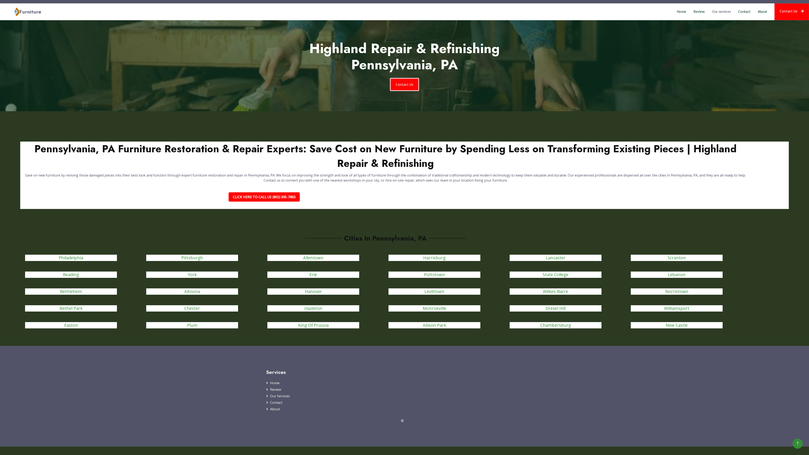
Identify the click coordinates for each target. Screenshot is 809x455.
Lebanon (677, 274)
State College (555, 274)
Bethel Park (71, 308)
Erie (313, 274)
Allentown (313, 258)
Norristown (676, 291)
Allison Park (434, 325)
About (762, 12)
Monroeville (434, 308)
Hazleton (313, 308)
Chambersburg (555, 325)
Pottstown (434, 274)
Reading (71, 274)
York (192, 274)
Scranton (677, 258)
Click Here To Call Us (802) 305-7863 (264, 197)
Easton (71, 325)
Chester (192, 308)
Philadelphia (71, 258)
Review (699, 12)
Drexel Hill (556, 308)
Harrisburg (434, 258)
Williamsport (676, 308)
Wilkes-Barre (555, 291)
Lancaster (555, 258)
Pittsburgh (192, 258)
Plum (192, 325)
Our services (721, 12)
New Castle (677, 325)
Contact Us (788, 11)
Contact (744, 12)
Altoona (192, 291)
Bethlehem (71, 291)
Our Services (280, 396)
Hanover (313, 291)
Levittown (434, 291)
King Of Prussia (313, 325)
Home (681, 12)
